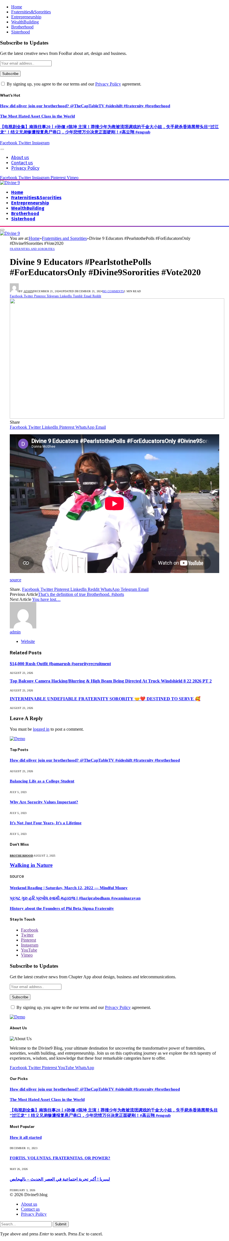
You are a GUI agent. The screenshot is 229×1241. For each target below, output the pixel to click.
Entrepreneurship (26, 16)
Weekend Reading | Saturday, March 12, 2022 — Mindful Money (69, 888)
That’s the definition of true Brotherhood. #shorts (81, 594)
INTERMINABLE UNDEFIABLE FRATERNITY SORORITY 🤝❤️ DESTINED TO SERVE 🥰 (105, 698)
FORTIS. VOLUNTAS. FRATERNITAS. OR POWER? (60, 1158)
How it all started (26, 1137)
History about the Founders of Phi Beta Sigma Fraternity (62, 908)
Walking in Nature (31, 865)
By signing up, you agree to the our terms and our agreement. (73, 84)
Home (16, 6)
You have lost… (46, 599)
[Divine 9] (10, 182)
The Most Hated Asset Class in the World (37, 116)
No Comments (113, 291)
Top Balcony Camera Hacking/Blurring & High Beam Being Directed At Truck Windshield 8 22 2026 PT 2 (111, 681)
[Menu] (2, 149)
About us (20, 157)
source (15, 579)
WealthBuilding (25, 21)
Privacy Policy (108, 84)
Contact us (22, 162)
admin (28, 291)
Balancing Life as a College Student (42, 781)
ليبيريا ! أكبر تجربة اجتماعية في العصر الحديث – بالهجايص (60, 1179)
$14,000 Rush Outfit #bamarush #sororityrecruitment (60, 663)
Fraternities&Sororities (31, 11)
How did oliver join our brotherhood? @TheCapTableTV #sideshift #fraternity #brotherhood (85, 106)
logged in (41, 729)
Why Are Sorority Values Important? (44, 802)
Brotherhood (22, 27)
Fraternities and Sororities (32, 248)
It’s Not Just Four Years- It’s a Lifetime (46, 823)
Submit (60, 1224)
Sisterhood (20, 32)
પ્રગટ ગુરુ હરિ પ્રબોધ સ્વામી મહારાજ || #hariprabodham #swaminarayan (75, 898)
